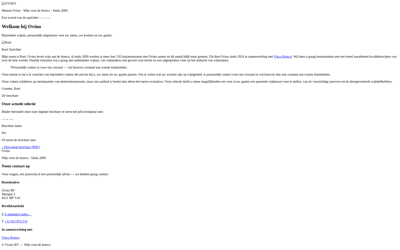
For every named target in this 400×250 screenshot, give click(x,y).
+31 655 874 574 (16, 221)
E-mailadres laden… (18, 214)
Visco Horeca (283, 56)
